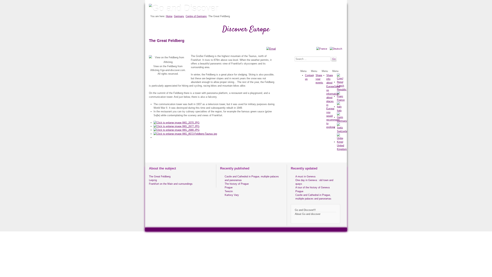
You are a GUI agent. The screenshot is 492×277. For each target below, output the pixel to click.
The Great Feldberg (159, 176)
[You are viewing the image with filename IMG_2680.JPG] (176, 129)
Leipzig (153, 180)
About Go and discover (307, 214)
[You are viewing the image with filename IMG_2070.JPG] (176, 122)
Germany (179, 16)
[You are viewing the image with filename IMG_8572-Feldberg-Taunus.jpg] (185, 133)
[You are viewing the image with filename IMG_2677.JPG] (176, 126)
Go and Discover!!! (305, 210)
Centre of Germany (196, 16)
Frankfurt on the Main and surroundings (171, 183)
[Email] (271, 48)
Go (334, 59)
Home (169, 16)
